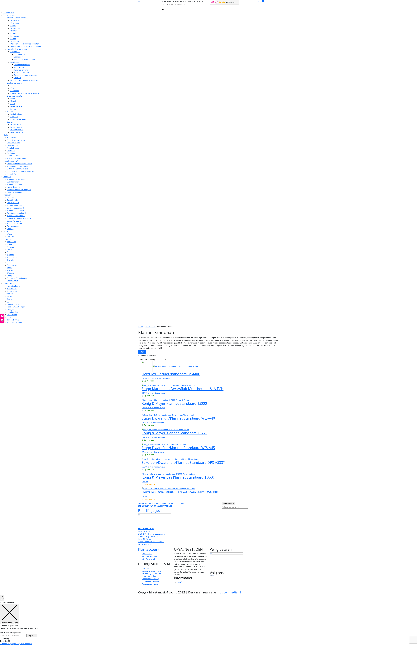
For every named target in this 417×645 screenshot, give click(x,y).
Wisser (9, 234)
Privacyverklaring (149, 576)
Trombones (15, 28)
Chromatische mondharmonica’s (20, 171)
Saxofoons (14, 62)
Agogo (9, 268)
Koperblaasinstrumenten (17, 18)
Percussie (7, 239)
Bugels (13, 25)
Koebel (10, 270)
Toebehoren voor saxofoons (25, 75)
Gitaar (13, 98)
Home (140, 327)
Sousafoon (14, 41)
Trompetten (15, 20)
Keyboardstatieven (18, 119)
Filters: (142, 352)
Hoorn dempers (13, 187)
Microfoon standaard (16, 215)
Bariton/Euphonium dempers (19, 189)
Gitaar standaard (14, 221)
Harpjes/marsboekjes (16, 307)
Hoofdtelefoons (13, 286)
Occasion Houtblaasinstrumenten (24, 80)
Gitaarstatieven (16, 106)
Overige (10, 229)
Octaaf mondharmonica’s (17, 169)
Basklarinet (18, 57)
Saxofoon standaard (15, 208)
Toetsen (10, 111)
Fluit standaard (13, 202)
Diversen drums (17, 132)
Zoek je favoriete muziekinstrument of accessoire (182, 1)
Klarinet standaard (14, 205)
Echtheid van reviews (150, 581)
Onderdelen (12, 314)
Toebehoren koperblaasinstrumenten (25, 46)
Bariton (13, 33)
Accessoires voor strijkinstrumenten (25, 93)
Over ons (145, 568)
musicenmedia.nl (229, 592)
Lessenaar (11, 197)
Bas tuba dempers (14, 192)
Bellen (9, 252)
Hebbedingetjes (13, 304)
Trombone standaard (15, 210)
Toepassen (31, 635)
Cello (12, 88)
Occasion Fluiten (14, 156)
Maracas (10, 247)
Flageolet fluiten (13, 143)
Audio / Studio (9, 283)
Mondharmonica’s (10, 161)
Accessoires (12, 291)
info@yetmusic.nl (150, 536)
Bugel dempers (13, 182)
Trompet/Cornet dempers (17, 179)
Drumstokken (16, 127)
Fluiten (6, 135)
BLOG (179, 582)
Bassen (13, 38)
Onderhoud (8, 231)
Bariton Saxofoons (21, 72)
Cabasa (10, 262)
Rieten (9, 317)
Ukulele (13, 101)
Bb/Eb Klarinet (20, 54)
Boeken (10, 299)
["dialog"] (208, 623)
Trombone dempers (15, 184)
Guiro (9, 249)
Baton (9, 296)
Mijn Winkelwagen (149, 556)
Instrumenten (9, 15)
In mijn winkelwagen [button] (162, 378)
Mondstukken (12, 312)
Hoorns (13, 31)
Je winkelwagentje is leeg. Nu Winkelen (16, 644)
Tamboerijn (11, 242)
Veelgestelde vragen (150, 584)
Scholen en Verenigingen (17, 278)
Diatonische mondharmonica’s (19, 163)
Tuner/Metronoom (14, 322)
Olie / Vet (10, 236)
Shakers (10, 244)
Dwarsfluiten (12, 145)
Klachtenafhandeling (150, 579)
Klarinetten (15, 51)
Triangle (10, 260)
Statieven (7, 195)
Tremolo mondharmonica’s (18, 166)
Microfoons (12, 288)
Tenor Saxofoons (21, 70)
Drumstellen (15, 124)
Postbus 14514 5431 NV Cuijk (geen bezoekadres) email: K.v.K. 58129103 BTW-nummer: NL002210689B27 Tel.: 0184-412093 (152, 537)
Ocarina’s (11, 150)
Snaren (13, 109)
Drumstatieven (16, 130)
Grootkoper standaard (16, 213)
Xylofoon (10, 255)
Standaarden (150, 327)
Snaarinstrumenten (15, 96)
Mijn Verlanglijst (148, 559)
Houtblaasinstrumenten (17, 49)
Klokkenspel (12, 257)
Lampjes (10, 309)
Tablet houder (12, 200)
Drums (10, 122)
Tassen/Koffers (13, 320)
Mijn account (147, 554)
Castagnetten (12, 265)
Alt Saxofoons (19, 67)
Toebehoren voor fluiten (17, 158)
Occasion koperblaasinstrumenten (24, 44)
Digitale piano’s (16, 114)
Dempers (7, 176)
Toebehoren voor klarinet (24, 59)
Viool (12, 85)
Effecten (10, 273)
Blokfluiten (11, 137)
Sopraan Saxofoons (22, 64)
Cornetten (14, 23)
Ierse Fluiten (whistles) (16, 140)
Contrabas (14, 91)
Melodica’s (11, 174)
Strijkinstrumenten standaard (19, 218)
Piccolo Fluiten (13, 148)
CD (8, 301)
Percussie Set (12, 281)
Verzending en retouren (151, 573)
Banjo (12, 104)
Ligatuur (17, 77)
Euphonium (15, 36)
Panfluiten (11, 153)
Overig (9, 275)
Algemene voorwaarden (151, 571)
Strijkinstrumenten (14, 83)
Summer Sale (8, 12)
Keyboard (14, 117)
